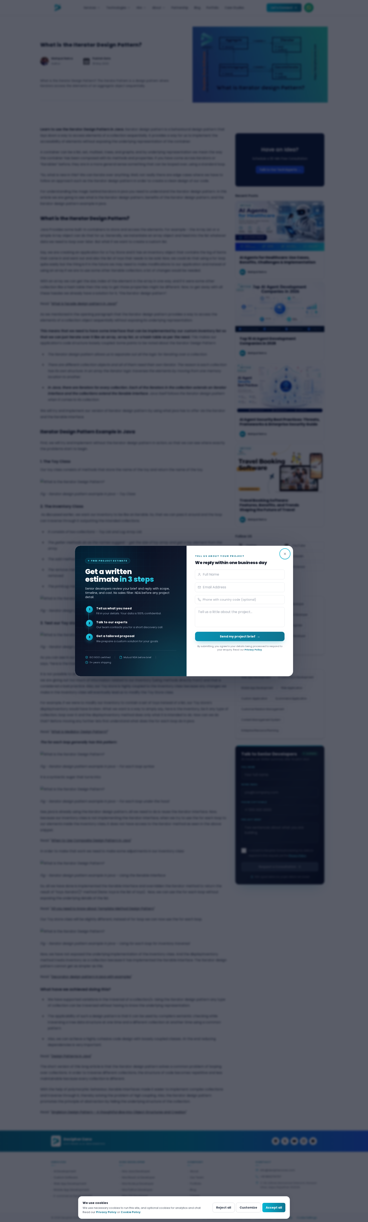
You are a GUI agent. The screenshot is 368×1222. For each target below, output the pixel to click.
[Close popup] (285, 554)
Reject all (223, 1207)
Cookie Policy (131, 1212)
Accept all (274, 1207)
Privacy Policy (253, 649)
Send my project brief (240, 636)
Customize (248, 1207)
